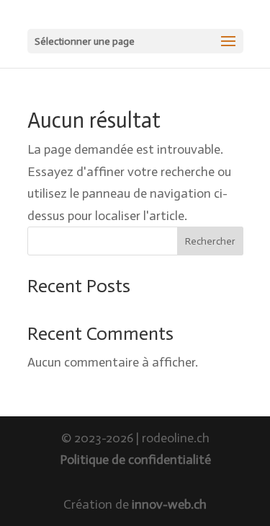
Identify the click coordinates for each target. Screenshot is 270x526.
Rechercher (210, 241)
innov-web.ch (169, 504)
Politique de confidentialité (135, 460)
